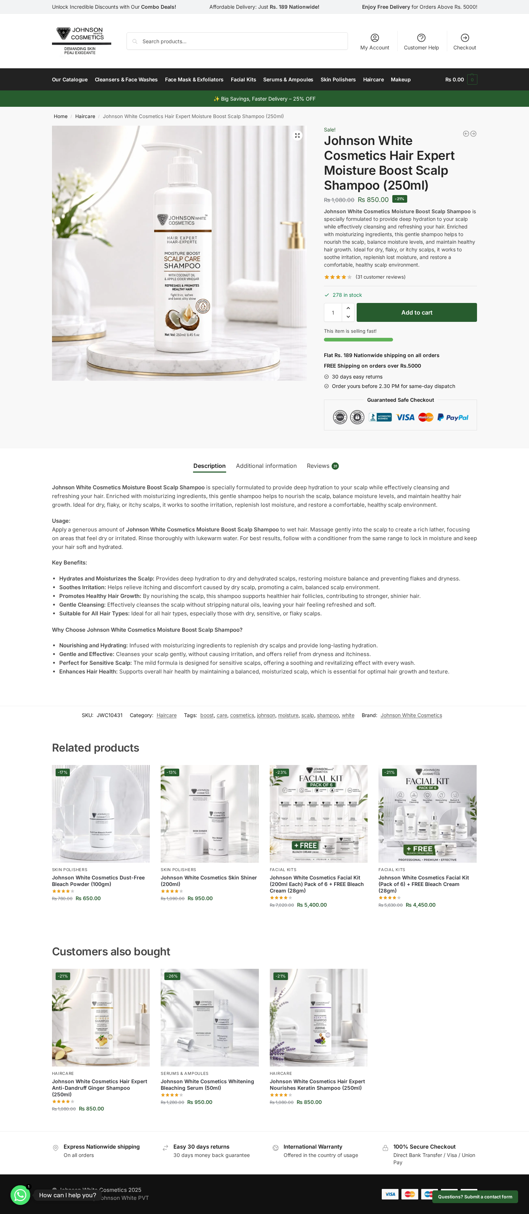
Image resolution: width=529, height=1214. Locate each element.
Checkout (464, 47)
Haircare (85, 116)
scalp (307, 715)
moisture (288, 715)
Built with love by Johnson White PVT (100, 1197)
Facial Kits (283, 869)
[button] (297, 135)
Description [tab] (209, 465)
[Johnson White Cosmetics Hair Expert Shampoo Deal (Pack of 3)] (473, 133)
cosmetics (242, 715)
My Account (374, 47)
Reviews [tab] (322, 465)
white (348, 715)
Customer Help (421, 47)
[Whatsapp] (20, 1195)
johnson (266, 715)
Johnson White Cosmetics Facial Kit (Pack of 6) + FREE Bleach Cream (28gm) (423, 884)
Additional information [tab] (266, 465)
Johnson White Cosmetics (411, 715)
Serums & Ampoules (185, 1073)
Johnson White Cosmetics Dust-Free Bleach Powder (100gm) (98, 880)
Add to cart (417, 312)
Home (61, 116)
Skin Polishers (70, 869)
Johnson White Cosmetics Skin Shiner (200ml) (209, 880)
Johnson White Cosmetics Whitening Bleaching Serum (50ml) (207, 1084)
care (222, 715)
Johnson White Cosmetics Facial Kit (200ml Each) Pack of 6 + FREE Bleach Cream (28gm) (317, 884)
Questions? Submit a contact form (475, 1196)
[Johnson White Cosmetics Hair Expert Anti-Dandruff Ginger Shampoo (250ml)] (466, 133)
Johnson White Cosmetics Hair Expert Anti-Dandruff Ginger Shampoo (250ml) (99, 1087)
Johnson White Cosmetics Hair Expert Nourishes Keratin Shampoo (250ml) (317, 1084)
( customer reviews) (381, 277)
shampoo (328, 715)
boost (207, 715)
